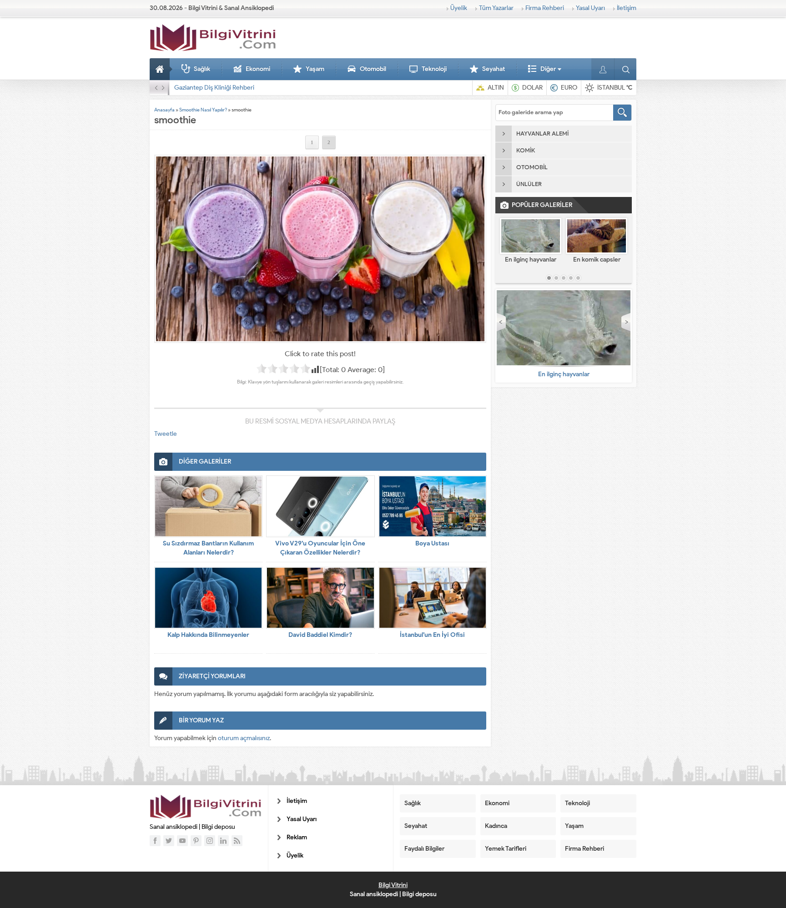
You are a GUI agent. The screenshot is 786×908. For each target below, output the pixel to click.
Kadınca (496, 826)
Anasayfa (161, 69)
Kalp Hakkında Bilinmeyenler (208, 635)
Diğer (548, 69)
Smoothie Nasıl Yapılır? (203, 109)
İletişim (626, 8)
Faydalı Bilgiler (424, 849)
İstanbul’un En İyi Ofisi (432, 635)
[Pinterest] (196, 840)
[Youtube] (182, 840)
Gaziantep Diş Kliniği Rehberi (214, 87)
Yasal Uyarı (590, 8)
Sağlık (202, 69)
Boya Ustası (432, 543)
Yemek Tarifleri (505, 849)
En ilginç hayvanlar (530, 259)
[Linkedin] (223, 840)
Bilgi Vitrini (393, 885)
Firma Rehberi (544, 8)
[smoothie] (320, 249)
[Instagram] (209, 840)
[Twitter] (168, 840)
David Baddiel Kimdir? (320, 635)
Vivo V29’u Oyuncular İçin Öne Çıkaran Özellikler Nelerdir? (320, 548)
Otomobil (373, 69)
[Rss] (237, 840)
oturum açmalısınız (244, 738)
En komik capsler (596, 259)
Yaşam (315, 69)
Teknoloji (434, 69)
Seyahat (493, 69)
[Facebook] (155, 840)
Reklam (297, 837)
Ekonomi (258, 69)
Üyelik (458, 8)
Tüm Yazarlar (496, 8)
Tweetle (165, 434)
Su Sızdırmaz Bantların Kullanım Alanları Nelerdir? (208, 548)
